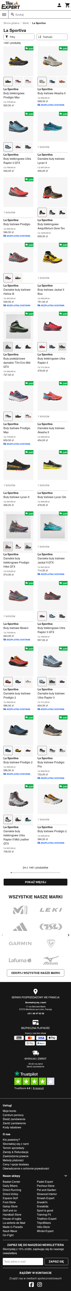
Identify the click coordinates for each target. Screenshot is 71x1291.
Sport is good (45, 1210)
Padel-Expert (45, 1182)
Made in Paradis (13, 1227)
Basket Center (11, 1182)
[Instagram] (39, 1285)
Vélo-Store (43, 1227)
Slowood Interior (47, 1194)
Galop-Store (10, 1206)
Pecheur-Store (45, 1186)
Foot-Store (9, 1202)
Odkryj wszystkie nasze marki (35, 973)
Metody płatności (13, 1160)
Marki (26, 23)
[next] (68, 935)
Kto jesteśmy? (11, 1140)
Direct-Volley (10, 1194)
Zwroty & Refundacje (15, 1152)
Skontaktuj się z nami (35, 1002)
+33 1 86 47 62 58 (35, 1013)
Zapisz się (56, 1261)
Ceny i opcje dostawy (16, 1164)
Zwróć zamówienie (35, 1066)
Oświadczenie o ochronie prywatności (26, 1168)
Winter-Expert (45, 1231)
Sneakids (42, 1206)
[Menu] (4, 14)
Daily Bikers (10, 1186)
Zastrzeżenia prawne (15, 1156)
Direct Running (12, 1190)
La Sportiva (10, 89)
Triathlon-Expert (46, 1219)
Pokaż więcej (35, 882)
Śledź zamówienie (14, 1119)
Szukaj (19, 14)
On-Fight (8, 1235)
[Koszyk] (67, 5)
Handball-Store (12, 1214)
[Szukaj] (13, 14)
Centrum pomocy (13, 1115)
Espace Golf (10, 1198)
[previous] (2, 935)
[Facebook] (31, 1285)
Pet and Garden (46, 1190)
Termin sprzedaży (13, 1148)
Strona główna (11, 23)
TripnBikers (44, 1223)
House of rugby (12, 1219)
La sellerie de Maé (14, 1223)
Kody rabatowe (12, 1127)
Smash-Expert (45, 1198)
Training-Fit (44, 1214)
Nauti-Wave (10, 1231)
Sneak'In (42, 1202)
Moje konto (9, 1111)
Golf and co (10, 1210)
